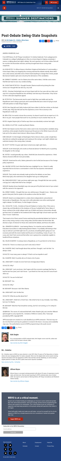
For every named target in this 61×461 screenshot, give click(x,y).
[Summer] (30, 18)
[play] (4, 8)
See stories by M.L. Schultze (11, 362)
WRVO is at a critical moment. (23, 397)
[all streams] (58, 8)
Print (57, 41)
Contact (37, 446)
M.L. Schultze (17, 40)
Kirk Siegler (10, 40)
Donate (54, 2)
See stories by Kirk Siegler (19, 343)
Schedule (25, 446)
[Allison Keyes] (5, 371)
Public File (49, 442)
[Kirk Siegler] (5, 337)
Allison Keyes (25, 40)
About (24, 442)
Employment (38, 442)
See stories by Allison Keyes (19, 381)
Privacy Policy (50, 446)
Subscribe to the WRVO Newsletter (13, 426)
